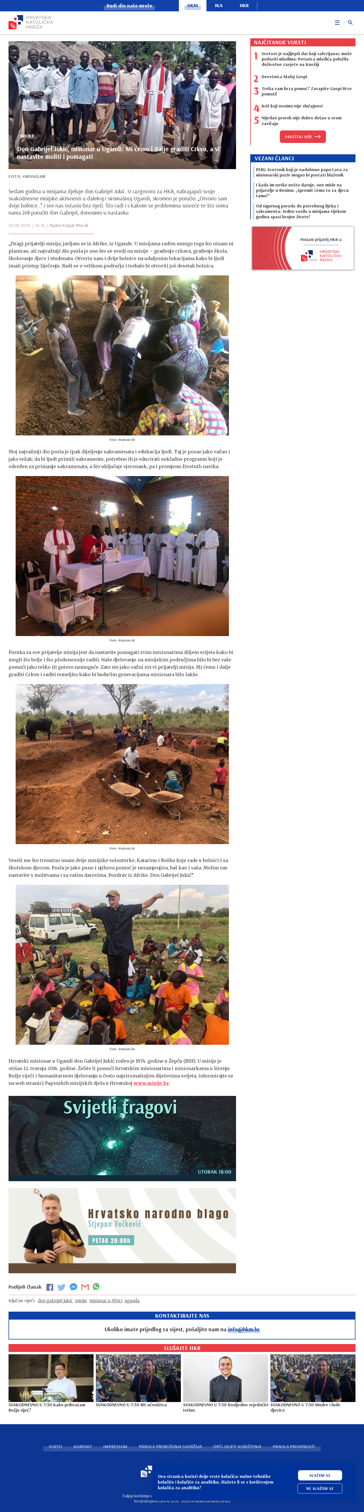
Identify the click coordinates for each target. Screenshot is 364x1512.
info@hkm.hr (244, 1329)
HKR (244, 5)
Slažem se (320, 1475)
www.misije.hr (151, 1083)
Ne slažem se (320, 1488)
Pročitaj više (298, 136)
